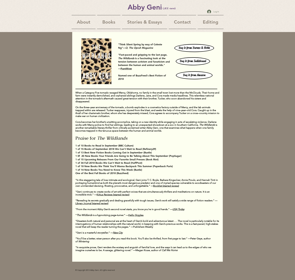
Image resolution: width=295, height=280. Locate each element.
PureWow (126, 68)
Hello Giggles (136, 215)
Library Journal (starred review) (91, 203)
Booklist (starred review (165, 185)
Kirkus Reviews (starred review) (113, 194)
